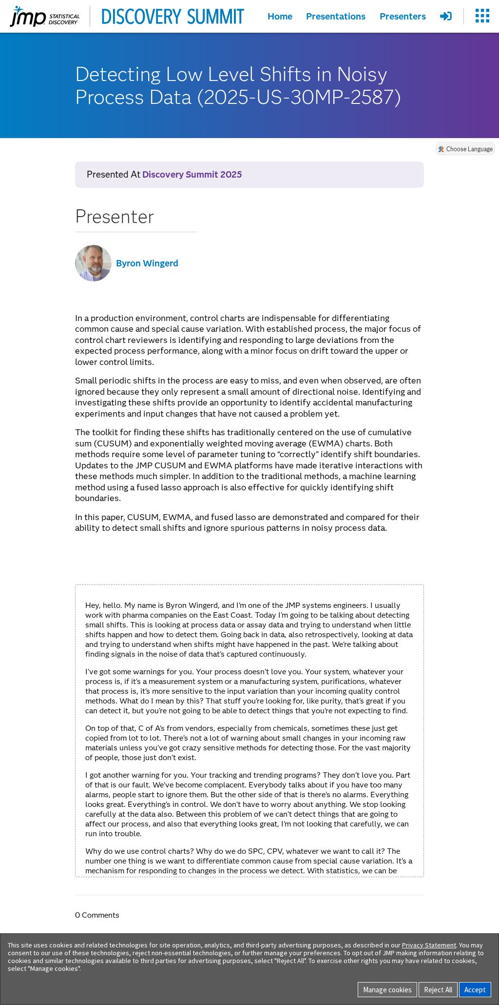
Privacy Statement (429, 945)
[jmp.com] (45, 16)
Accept (475, 989)
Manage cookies (387, 989)
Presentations (335, 16)
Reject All (438, 989)
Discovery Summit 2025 (192, 174)
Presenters (403, 16)
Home (280, 16)
